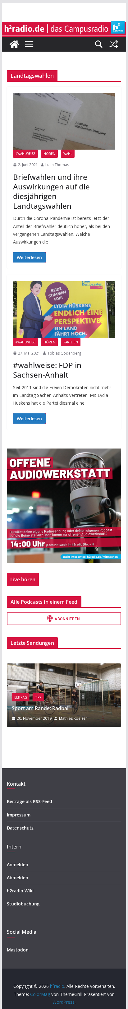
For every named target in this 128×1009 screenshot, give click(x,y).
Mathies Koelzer (73, 718)
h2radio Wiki (20, 891)
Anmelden (17, 864)
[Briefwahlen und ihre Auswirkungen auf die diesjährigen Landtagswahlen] (64, 121)
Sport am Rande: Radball (41, 708)
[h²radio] (14, 44)
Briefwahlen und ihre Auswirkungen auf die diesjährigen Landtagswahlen (51, 191)
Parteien (70, 342)
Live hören (22, 579)
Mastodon (18, 950)
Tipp (38, 697)
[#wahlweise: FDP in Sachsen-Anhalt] (64, 309)
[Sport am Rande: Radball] (64, 667)
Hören (49, 153)
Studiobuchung (23, 904)
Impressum (18, 815)
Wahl (67, 153)
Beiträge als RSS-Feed (29, 801)
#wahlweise (25, 153)
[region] (64, 506)
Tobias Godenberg (64, 353)
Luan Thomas (57, 164)
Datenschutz (20, 828)
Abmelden (17, 878)
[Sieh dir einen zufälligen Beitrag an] (113, 44)
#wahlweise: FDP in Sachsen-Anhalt (47, 370)
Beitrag (20, 697)
